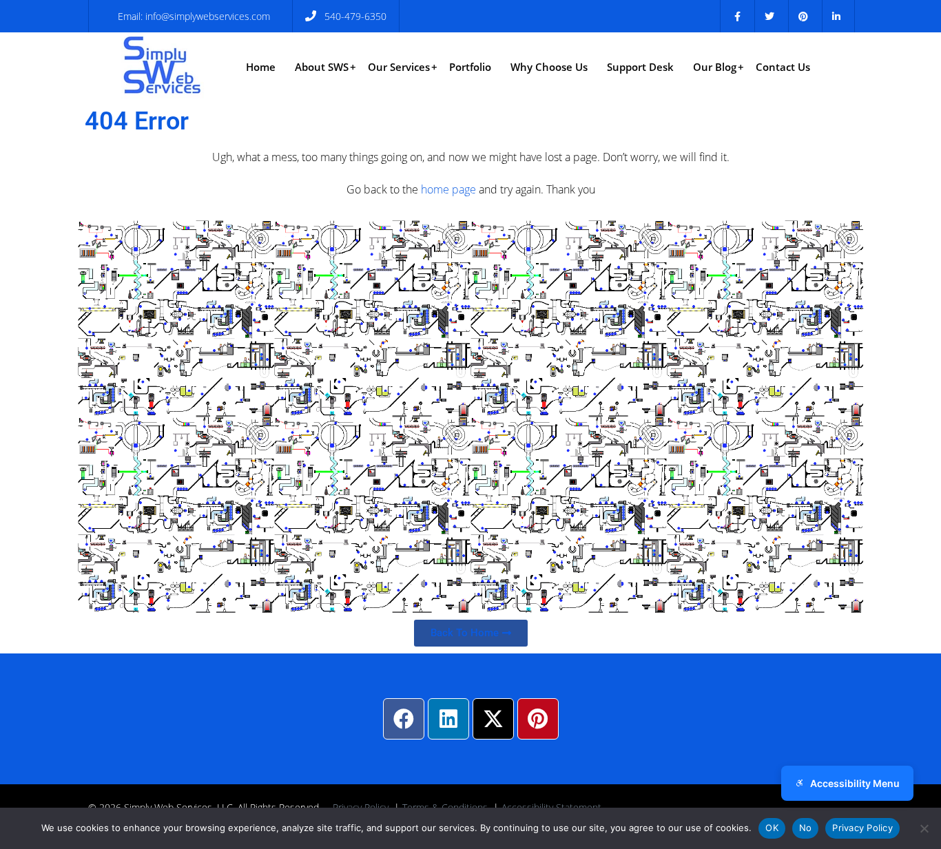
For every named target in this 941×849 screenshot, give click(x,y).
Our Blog (714, 67)
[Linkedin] (448, 719)
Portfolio (470, 67)
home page (448, 189)
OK (771, 827)
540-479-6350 (355, 16)
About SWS (322, 67)
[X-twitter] (493, 719)
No (805, 827)
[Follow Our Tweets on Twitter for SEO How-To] (770, 16)
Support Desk (640, 67)
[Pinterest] (538, 719)
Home (261, 67)
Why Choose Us (549, 67)
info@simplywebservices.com (207, 16)
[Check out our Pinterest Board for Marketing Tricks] (804, 16)
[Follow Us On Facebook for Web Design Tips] (737, 16)
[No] (924, 828)
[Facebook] (403, 719)
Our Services (399, 67)
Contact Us (783, 67)
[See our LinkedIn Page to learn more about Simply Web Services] (836, 16)
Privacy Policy (862, 827)
